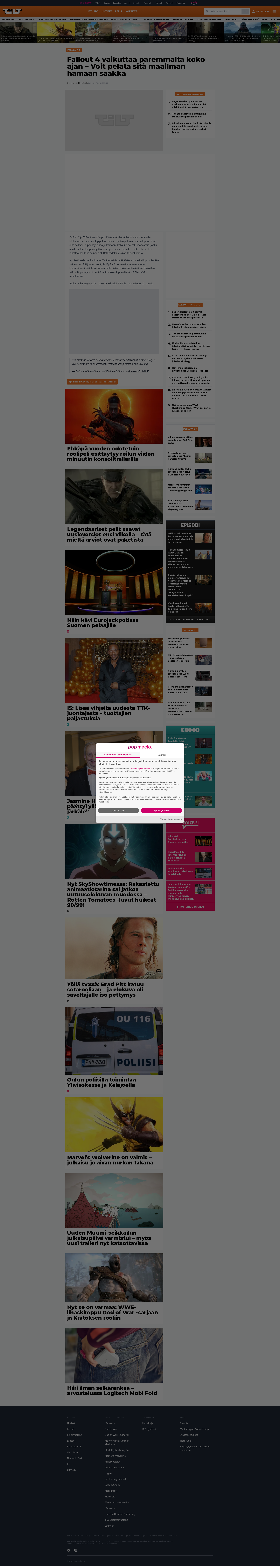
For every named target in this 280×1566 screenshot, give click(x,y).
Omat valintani (118, 810)
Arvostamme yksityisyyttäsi (118, 754)
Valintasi (162, 755)
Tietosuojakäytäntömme (171, 819)
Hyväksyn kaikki (161, 810)
